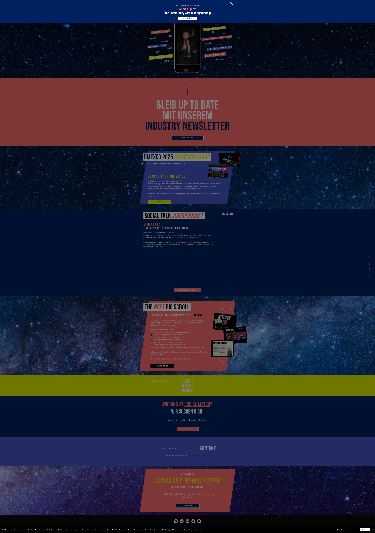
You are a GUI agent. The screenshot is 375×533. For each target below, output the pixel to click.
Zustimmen (365, 530)
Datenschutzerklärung (194, 530)
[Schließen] (372, 529)
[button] (231, 3)
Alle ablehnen (353, 530)
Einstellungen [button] (341, 530)
